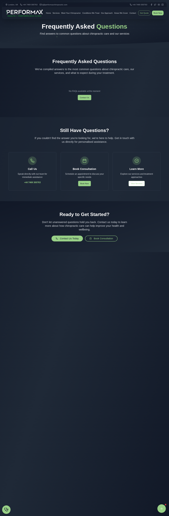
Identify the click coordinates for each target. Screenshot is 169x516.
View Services (136, 183)
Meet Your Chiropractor (71, 13)
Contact (133, 13)
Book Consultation (103, 238)
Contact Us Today (69, 238)
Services (56, 13)
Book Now (158, 13)
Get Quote (144, 13)
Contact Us (84, 97)
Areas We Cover (121, 13)
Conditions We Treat (90, 13)
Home (48, 13)
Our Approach (107, 13)
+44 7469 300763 (32, 182)
